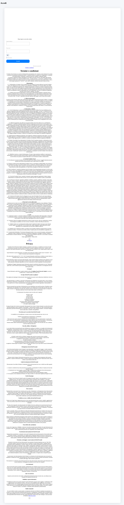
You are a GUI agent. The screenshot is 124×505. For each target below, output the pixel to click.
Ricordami (10, 57)
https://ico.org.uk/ (32, 495)
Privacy (30, 240)
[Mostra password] (7, 55)
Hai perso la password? (37, 65)
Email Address (9, 41)
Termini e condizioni (29, 67)
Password (8, 48)
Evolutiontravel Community (29, 36)
